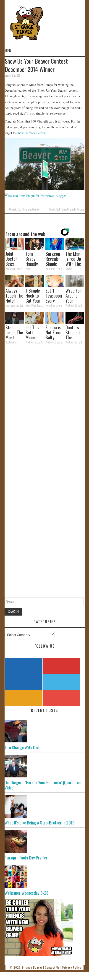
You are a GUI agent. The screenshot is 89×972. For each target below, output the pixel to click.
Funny (63, 209)
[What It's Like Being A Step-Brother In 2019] (45, 806)
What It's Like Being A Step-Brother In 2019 (40, 822)
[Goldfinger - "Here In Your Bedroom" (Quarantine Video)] (45, 766)
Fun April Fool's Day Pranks (26, 857)
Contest (51, 209)
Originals (26, 209)
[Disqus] (45, 410)
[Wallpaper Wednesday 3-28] (45, 876)
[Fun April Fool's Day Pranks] (45, 841)
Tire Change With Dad (22, 747)
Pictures (35, 209)
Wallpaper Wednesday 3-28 (26, 892)
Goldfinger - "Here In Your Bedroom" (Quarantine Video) (43, 785)
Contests (13, 209)
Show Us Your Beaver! (31, 133)
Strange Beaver (32, 967)
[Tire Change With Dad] (45, 731)
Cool (19, 209)
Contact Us (52, 967)
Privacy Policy (71, 967)
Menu (9, 50)
